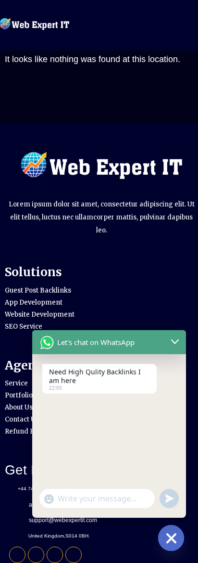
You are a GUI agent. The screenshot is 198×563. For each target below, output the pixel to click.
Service (16, 383)
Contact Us (22, 419)
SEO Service (23, 326)
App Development (33, 302)
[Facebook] (17, 555)
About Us (19, 407)
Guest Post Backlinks (38, 290)
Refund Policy (27, 431)
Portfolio (19, 395)
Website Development (39, 314)
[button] (166, 25)
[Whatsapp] (55, 555)
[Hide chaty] (171, 538)
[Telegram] (36, 555)
